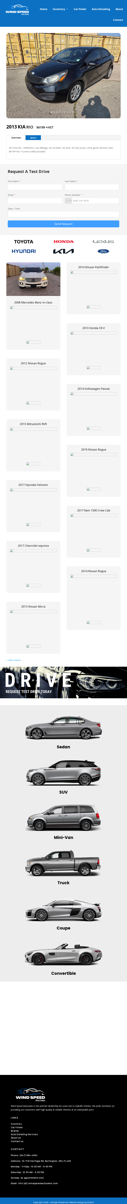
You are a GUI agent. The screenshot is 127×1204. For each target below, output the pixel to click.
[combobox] (68, 201)
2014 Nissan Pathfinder (93, 267)
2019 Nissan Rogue (93, 449)
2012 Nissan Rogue (33, 363)
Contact (118, 20)
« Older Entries (13, 660)
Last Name (70, 181)
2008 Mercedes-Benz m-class (33, 302)
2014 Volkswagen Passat (93, 388)
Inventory (59, 9)
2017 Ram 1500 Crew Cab (93, 510)
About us (16, 1137)
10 (75, 112)
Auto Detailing (101, 9)
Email (10, 194)
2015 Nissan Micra (33, 606)
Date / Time (14, 208)
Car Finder (80, 9)
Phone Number (72, 194)
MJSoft (90, 1202)
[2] (63, 117)
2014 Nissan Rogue (93, 571)
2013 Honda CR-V (93, 328)
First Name (13, 181)
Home (43, 9)
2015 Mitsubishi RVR (33, 424)
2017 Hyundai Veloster (33, 485)
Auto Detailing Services (24, 1134)
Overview (16, 137)
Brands (15, 1130)
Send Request (64, 224)
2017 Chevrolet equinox (33, 545)
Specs (33, 137)
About (119, 9)
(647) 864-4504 (28, 1155)
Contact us (17, 1141)
